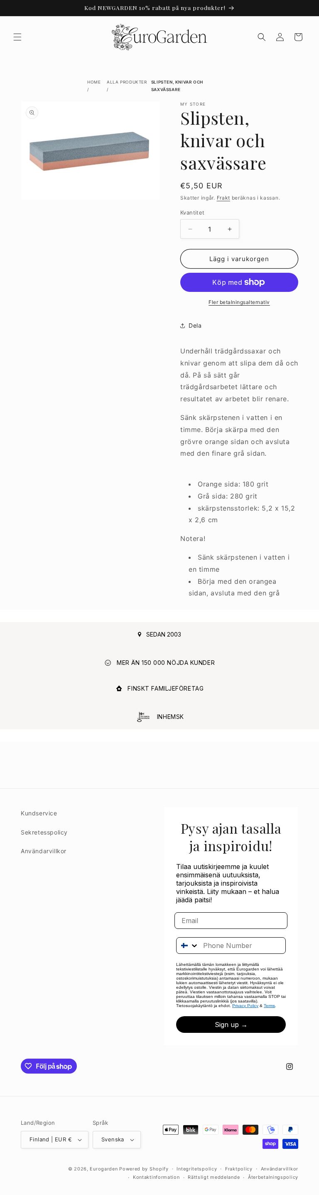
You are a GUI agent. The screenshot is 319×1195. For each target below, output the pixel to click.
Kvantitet (192, 212)
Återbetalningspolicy (273, 1177)
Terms (269, 1005)
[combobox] (188, 945)
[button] (17, 37)
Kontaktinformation (156, 1177)
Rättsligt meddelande (214, 1177)
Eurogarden (104, 1169)
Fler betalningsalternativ (239, 302)
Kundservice (39, 813)
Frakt (224, 198)
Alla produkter (127, 81)
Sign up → (231, 1024)
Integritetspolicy (197, 1169)
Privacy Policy (245, 1005)
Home (94, 81)
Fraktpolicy (239, 1169)
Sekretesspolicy (44, 832)
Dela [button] (195, 325)
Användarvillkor (43, 850)
